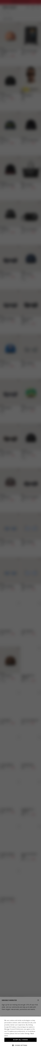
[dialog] (20, 1033)
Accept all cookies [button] (20, 1040)
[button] (20, 1045)
